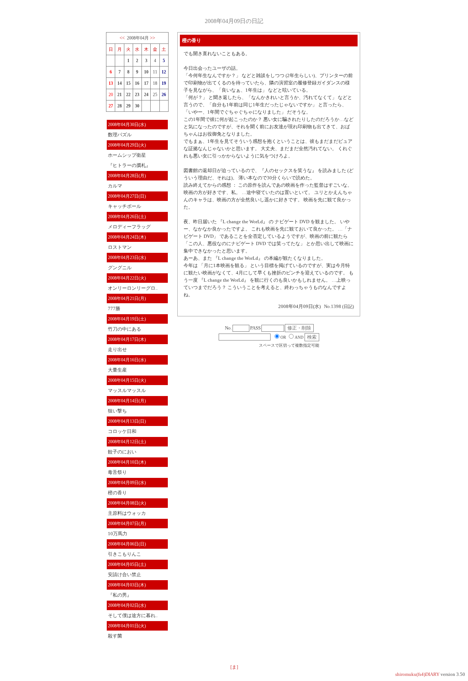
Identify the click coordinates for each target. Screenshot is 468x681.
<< (122, 38)
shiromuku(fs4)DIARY (417, 674)
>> (152, 38)
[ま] (234, 667)
